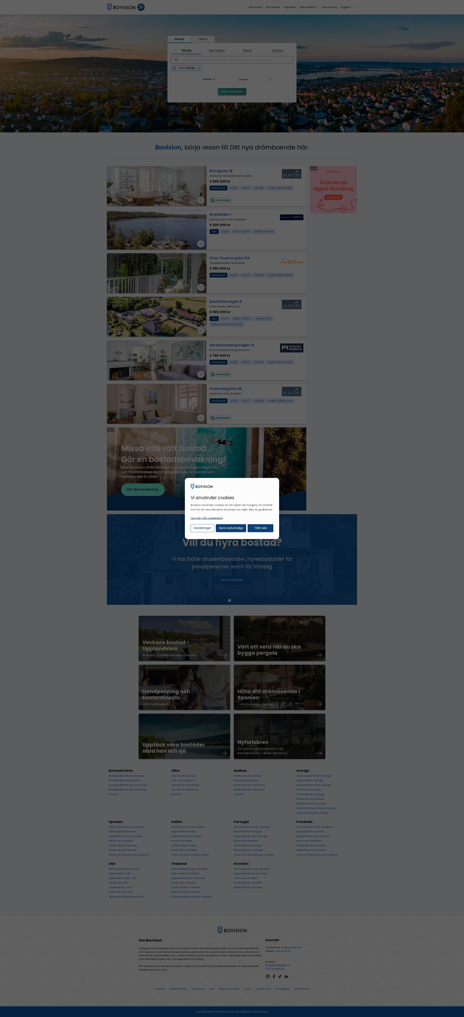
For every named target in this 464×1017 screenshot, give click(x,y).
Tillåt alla (260, 528)
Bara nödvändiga (231, 528)
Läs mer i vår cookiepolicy (207, 518)
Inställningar (202, 528)
